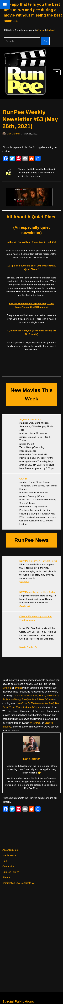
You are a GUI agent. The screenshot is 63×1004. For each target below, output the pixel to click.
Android (50, 30)
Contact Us (8, 866)
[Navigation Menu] (57, 72)
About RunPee (10, 849)
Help (4, 861)
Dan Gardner (13, 134)
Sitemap (6, 877)
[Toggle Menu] (5, 4)
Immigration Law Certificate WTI (19, 883)
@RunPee (34, 722)
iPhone (41, 30)
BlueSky (6, 726)
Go (45, 41)
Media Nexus (9, 855)
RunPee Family (10, 872)
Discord (48, 722)
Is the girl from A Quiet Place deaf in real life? (31, 242)
